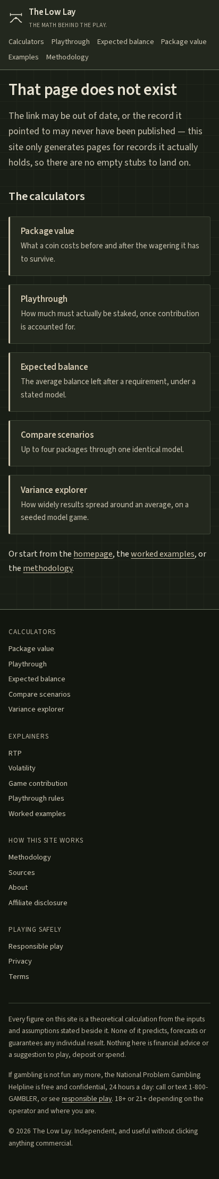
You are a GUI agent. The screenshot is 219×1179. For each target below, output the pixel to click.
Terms (19, 976)
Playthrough (71, 42)
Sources (22, 872)
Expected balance (125, 42)
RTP (15, 753)
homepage (93, 554)
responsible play (87, 1099)
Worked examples (37, 813)
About (18, 887)
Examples (24, 57)
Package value (184, 42)
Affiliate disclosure (38, 902)
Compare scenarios (40, 694)
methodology (47, 568)
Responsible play (36, 946)
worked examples (163, 554)
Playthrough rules (36, 798)
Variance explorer (36, 709)
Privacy (20, 961)
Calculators (26, 42)
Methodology (67, 57)
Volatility (22, 768)
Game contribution (38, 783)
